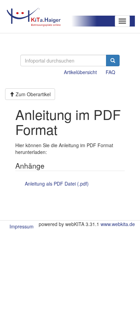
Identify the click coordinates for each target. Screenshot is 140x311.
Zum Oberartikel (32, 94)
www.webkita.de (118, 224)
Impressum (22, 226)
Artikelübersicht (80, 72)
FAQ (110, 72)
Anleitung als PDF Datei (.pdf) (57, 183)
